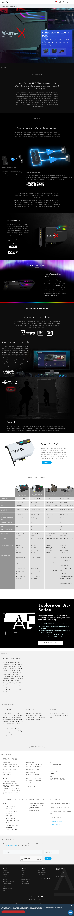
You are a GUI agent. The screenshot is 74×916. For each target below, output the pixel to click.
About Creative (41, 870)
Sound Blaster (6, 872)
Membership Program (25, 879)
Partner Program (44, 878)
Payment (23, 872)
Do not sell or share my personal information (13, 911)
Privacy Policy (31, 903)
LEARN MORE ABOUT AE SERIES (51, 642)
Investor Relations (42, 872)
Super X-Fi (5, 870)
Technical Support (25, 883)
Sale (4, 890)
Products (23, 870)
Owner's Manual (55, 824)
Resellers (40, 876)
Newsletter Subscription (61, 876)
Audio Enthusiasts (7, 883)
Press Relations (41, 874)
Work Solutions (6, 877)
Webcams (5, 879)
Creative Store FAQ (25, 881)
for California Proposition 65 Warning (60, 812)
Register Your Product (61, 877)
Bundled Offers (6, 885)
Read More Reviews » (37, 746)
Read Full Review (16, 698)
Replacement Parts (7, 888)
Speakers (5, 874)
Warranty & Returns (25, 877)
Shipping (22, 876)
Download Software (56, 821)
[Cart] (68, 2)
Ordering (23, 874)
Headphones (6, 876)
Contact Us (23, 885)
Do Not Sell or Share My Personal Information (59, 903)
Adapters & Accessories (8, 881)
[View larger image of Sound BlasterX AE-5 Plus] (45, 51)
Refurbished (6, 886)
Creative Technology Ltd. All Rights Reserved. (18, 903)
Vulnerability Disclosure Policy (41, 903)
